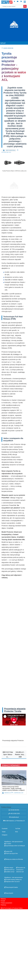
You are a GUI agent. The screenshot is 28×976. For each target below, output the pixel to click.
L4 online (8, 843)
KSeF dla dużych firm (12, 853)
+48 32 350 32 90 (15, 813)
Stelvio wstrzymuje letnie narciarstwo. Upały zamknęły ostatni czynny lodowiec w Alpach (13, 788)
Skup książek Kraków (12, 887)
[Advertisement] (14, 184)
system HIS (9, 851)
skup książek (9, 893)
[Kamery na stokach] (17, 2)
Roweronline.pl (10, 869)
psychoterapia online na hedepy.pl (15, 845)
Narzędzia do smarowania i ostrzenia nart (20, 869)
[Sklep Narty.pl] (21, 2)
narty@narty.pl (14, 817)
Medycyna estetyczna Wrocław (14, 859)
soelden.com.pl (10, 871)
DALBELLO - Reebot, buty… (20, 753)
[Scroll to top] (26, 974)
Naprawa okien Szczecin (13, 881)
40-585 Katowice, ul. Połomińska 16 (14, 820)
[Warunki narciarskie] (14, 2)
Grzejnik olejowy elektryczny (14, 879)
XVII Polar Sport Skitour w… (8, 754)
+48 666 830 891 (14, 810)
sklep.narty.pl (9, 867)
